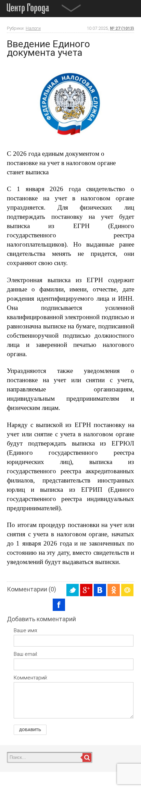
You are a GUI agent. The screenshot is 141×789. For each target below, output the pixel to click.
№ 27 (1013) (122, 28)
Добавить (30, 730)
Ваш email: (26, 654)
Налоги (33, 28)
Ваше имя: (26, 630)
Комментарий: (31, 678)
